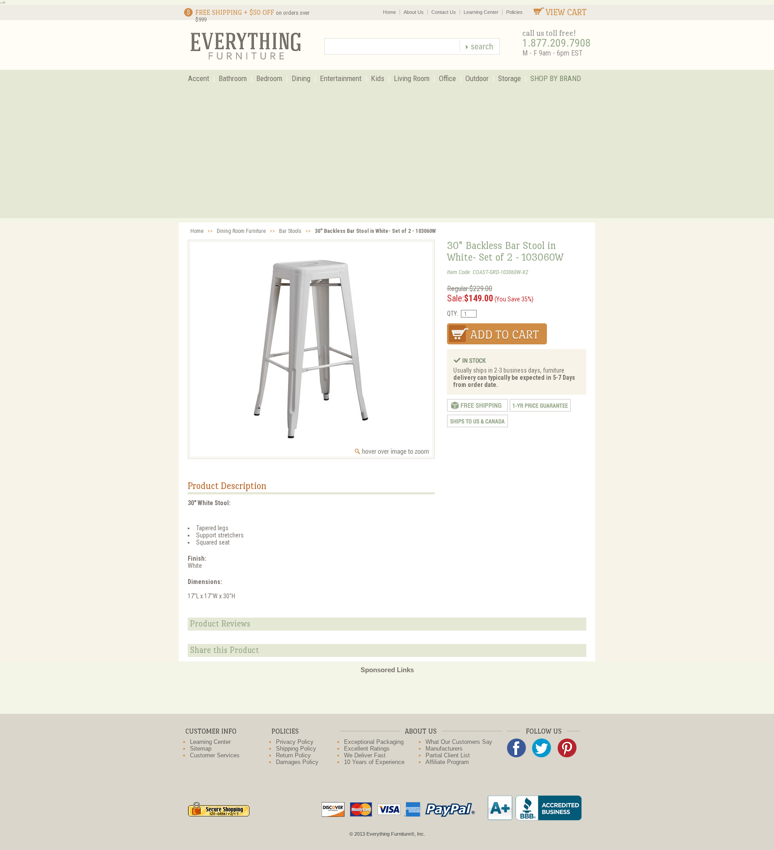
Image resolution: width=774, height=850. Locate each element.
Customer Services (215, 755)
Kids (377, 78)
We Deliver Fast (365, 755)
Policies (514, 12)
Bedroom (269, 78)
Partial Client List (448, 755)
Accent (198, 78)
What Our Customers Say (459, 741)
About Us (414, 12)
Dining (301, 78)
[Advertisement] (387, 155)
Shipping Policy (296, 748)
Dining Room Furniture (241, 231)
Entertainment (340, 78)
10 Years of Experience (374, 762)
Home (389, 12)
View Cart (566, 12)
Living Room (412, 78)
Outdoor (477, 78)
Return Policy (293, 755)
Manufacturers (444, 748)
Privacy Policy (295, 741)
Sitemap (200, 748)
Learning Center (481, 12)
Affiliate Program (447, 762)
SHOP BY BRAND (555, 78)
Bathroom (233, 78)
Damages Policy (297, 762)
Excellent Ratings (367, 748)
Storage (509, 78)
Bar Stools (290, 231)
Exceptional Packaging (374, 741)
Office (447, 78)
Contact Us (443, 12)
